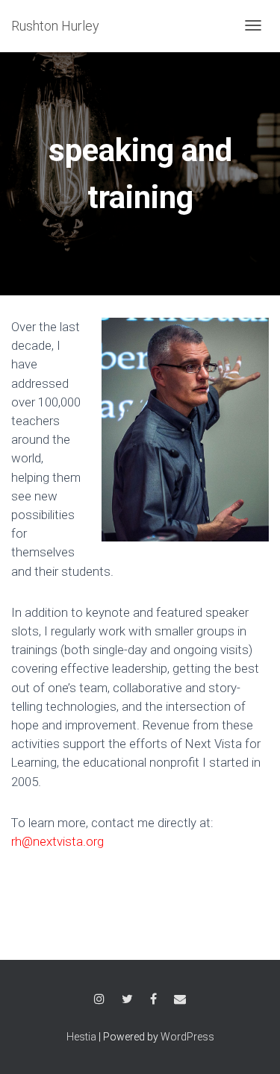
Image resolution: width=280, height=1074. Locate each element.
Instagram (99, 1001)
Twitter (127, 1001)
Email (180, 1001)
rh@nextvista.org (57, 841)
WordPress (187, 1037)
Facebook (153, 1001)
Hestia (81, 1037)
